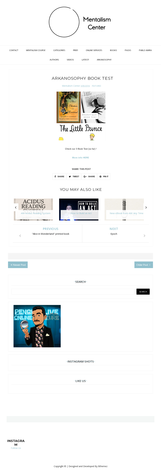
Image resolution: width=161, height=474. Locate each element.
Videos (70, 59)
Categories (59, 50)
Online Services (94, 50)
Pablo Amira (145, 50)
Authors (54, 59)
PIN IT (105, 176)
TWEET (75, 176)
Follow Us (16, 448)
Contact (13, 50)
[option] (35, 211)
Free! (75, 50)
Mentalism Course (35, 50)
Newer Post (19, 264)
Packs (128, 50)
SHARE (60, 176)
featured (96, 86)
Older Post (142, 264)
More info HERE (81, 157)
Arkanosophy (104, 59)
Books (113, 50)
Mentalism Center (71, 85)
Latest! (85, 59)
